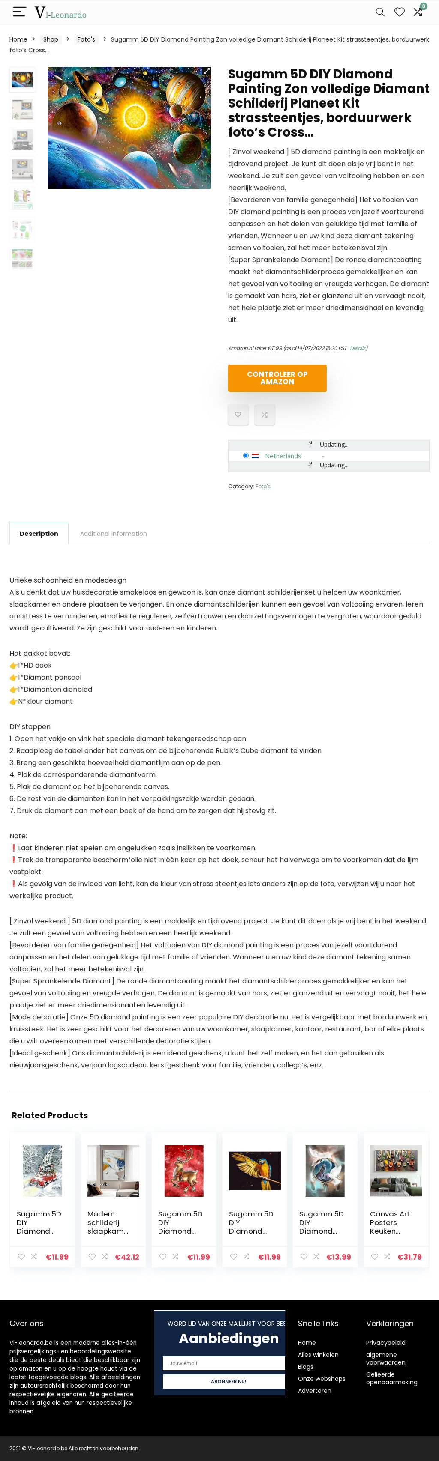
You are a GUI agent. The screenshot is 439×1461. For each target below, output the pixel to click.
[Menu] (19, 12)
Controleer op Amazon (277, 378)
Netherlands (283, 455)
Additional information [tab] (113, 533)
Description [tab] (39, 533)
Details (357, 348)
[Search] (380, 12)
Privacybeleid (386, 1343)
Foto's (86, 39)
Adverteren (314, 1390)
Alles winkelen (318, 1354)
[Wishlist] (399, 12)
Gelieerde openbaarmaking (392, 1378)
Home (18, 39)
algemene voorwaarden (386, 1358)
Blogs (305, 1366)
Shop (50, 39)
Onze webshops (322, 1378)
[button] (206, 71)
